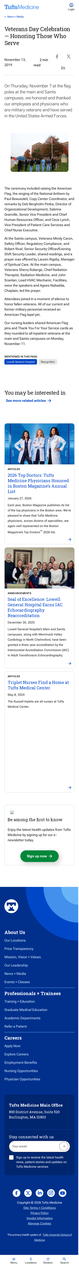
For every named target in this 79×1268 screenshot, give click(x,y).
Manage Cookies (39, 1223)
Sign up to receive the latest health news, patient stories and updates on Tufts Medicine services (41, 1162)
